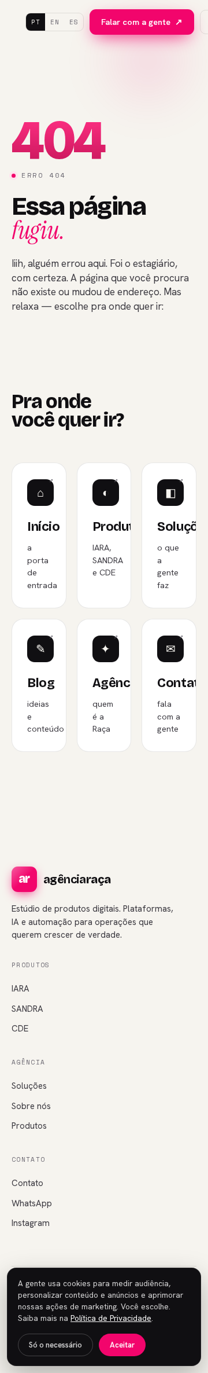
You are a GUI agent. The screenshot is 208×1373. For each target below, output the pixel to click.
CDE (20, 1028)
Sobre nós (31, 1106)
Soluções (29, 1086)
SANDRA (27, 1009)
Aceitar (122, 1345)
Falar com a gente (142, 21)
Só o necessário (55, 1345)
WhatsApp (32, 1203)
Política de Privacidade (110, 1318)
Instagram (31, 1223)
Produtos (29, 1126)
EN (54, 22)
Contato (27, 1183)
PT (35, 22)
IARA (20, 988)
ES (73, 22)
